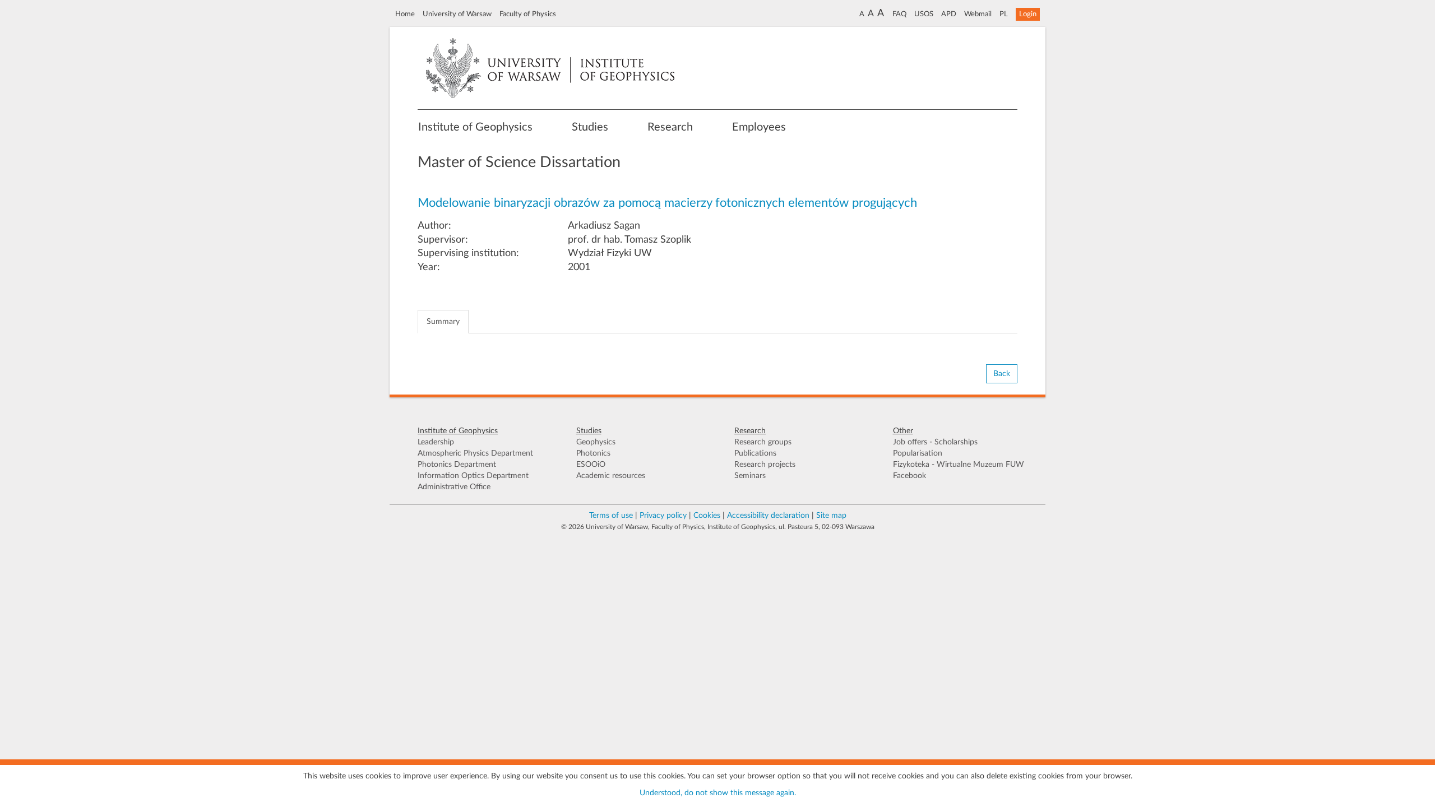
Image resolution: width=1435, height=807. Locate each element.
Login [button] (1027, 14)
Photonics (593, 453)
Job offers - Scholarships (935, 442)
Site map (831, 516)
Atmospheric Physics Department (475, 453)
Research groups (762, 442)
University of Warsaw (457, 14)
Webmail (978, 14)
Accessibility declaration (768, 516)
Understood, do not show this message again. (718, 793)
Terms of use (611, 516)
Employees (759, 127)
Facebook (909, 476)
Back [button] (1001, 374)
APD (948, 14)
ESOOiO (590, 465)
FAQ (899, 14)
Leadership (436, 442)
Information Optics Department (473, 476)
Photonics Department (457, 465)
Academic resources (610, 476)
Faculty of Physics (527, 14)
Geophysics (595, 442)
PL (1003, 14)
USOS (923, 14)
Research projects (764, 465)
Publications (755, 453)
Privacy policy (663, 516)
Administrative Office (454, 487)
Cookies (706, 516)
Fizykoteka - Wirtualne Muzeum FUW (958, 465)
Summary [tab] (443, 322)
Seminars (750, 476)
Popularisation (917, 453)
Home (405, 14)
